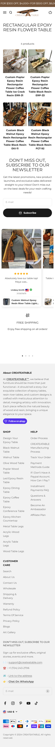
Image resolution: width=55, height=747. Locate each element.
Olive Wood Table (13, 463)
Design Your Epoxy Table (10, 440)
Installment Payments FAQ (40, 488)
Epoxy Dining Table (11, 490)
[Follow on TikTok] (36, 703)
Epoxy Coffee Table (11, 499)
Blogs (6, 626)
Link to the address (20, 675)
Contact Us (10, 582)
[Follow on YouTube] (28, 703)
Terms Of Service (13, 615)
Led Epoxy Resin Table (13, 480)
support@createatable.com (25, 662)
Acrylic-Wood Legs (11, 534)
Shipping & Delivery (9, 596)
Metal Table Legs (13, 526)
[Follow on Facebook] (5, 703)
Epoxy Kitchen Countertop (12, 518)
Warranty (8, 603)
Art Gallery (9, 632)
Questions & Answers (38, 497)
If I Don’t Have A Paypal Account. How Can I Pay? (40, 476)
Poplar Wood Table (11, 470)
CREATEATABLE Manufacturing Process (40, 448)
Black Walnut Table (11, 449)
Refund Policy (11, 609)
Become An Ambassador (38, 507)
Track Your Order (41, 457)
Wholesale (9, 588)
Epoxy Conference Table (13, 509)
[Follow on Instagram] (13, 703)
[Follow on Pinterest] (21, 703)
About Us (9, 577)
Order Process (39, 438)
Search (7, 571)
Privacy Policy (11, 621)
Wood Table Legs (13, 551)
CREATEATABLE (31, 734)
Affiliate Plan (38, 515)
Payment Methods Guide (40, 465)
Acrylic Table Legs (10, 543)
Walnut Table (11, 457)
